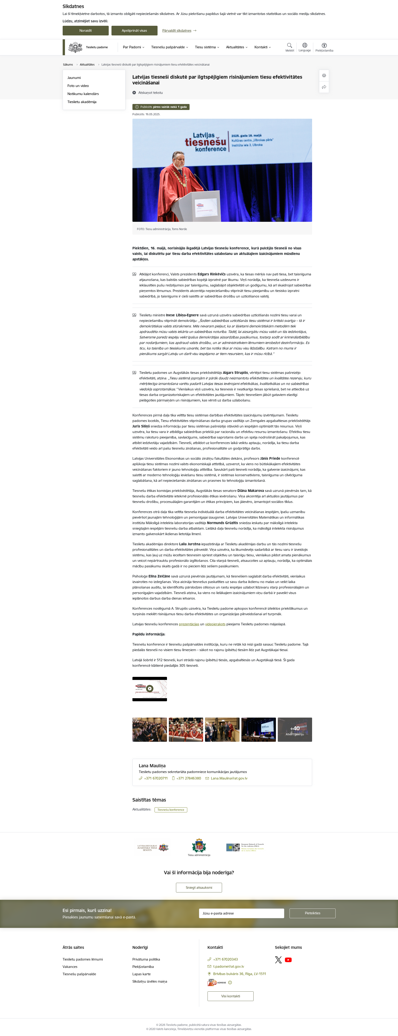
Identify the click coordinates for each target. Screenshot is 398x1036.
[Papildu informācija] (230, 982)
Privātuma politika (146, 959)
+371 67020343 (225, 959)
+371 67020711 (156, 778)
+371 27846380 (188, 778)
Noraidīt (85, 30)
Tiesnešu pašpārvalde (79, 974)
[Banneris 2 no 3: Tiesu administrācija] (199, 847)
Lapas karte (141, 974)
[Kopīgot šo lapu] (324, 87)
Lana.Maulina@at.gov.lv (229, 778)
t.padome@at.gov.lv (228, 966)
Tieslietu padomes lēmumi (83, 959)
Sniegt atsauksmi (199, 887)
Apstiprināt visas (134, 30)
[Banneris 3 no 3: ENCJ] (245, 847)
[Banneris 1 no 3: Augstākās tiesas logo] (152, 847)
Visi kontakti (230, 996)
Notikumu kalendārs (83, 94)
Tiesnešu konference (171, 809)
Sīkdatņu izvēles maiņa (149, 981)
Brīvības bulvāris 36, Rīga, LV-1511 (239, 974)
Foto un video (78, 86)
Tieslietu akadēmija (82, 102)
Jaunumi (74, 77)
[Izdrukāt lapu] (324, 75)
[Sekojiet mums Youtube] (288, 959)
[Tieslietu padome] (88, 47)
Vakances (70, 966)
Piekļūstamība (143, 966)
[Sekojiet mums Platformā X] (278, 959)
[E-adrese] (217, 982)
